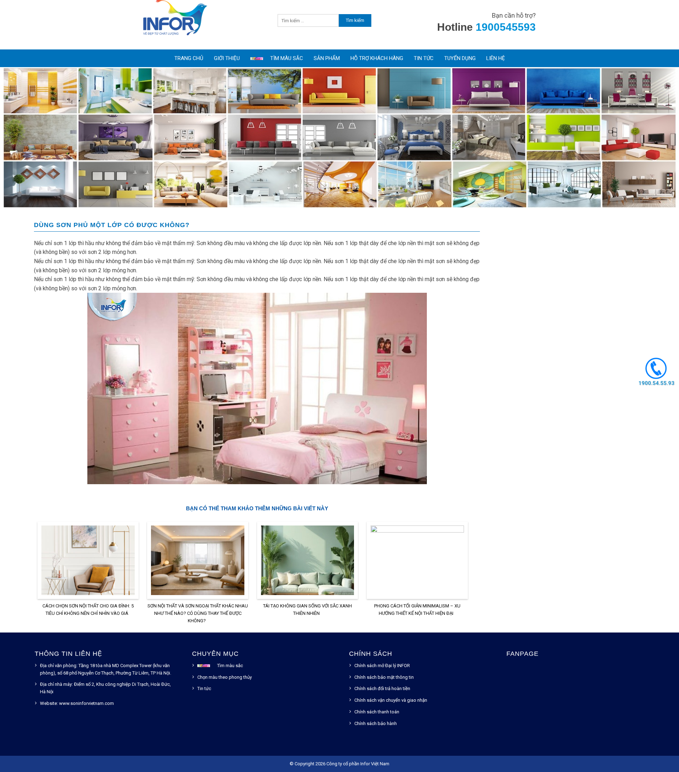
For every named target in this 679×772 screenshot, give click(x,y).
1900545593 (506, 27)
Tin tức (424, 58)
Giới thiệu (227, 58)
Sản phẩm (327, 58)
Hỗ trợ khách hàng (376, 58)
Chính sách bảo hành (375, 723)
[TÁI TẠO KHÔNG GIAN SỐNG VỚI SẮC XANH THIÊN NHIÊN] (307, 561)
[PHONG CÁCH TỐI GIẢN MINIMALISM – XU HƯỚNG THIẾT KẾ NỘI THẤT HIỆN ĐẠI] (417, 561)
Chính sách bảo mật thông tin (384, 677)
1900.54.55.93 (656, 383)
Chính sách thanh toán (376, 711)
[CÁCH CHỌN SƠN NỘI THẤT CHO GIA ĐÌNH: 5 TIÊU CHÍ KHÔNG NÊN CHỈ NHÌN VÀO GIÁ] (88, 561)
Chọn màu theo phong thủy (224, 677)
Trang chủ (188, 58)
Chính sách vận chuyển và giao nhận (390, 700)
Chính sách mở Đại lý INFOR (382, 665)
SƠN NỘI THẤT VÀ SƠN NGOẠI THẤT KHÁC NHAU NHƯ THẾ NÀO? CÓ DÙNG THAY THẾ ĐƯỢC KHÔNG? (197, 613)
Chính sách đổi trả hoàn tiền (382, 688)
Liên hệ (495, 58)
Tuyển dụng (460, 58)
